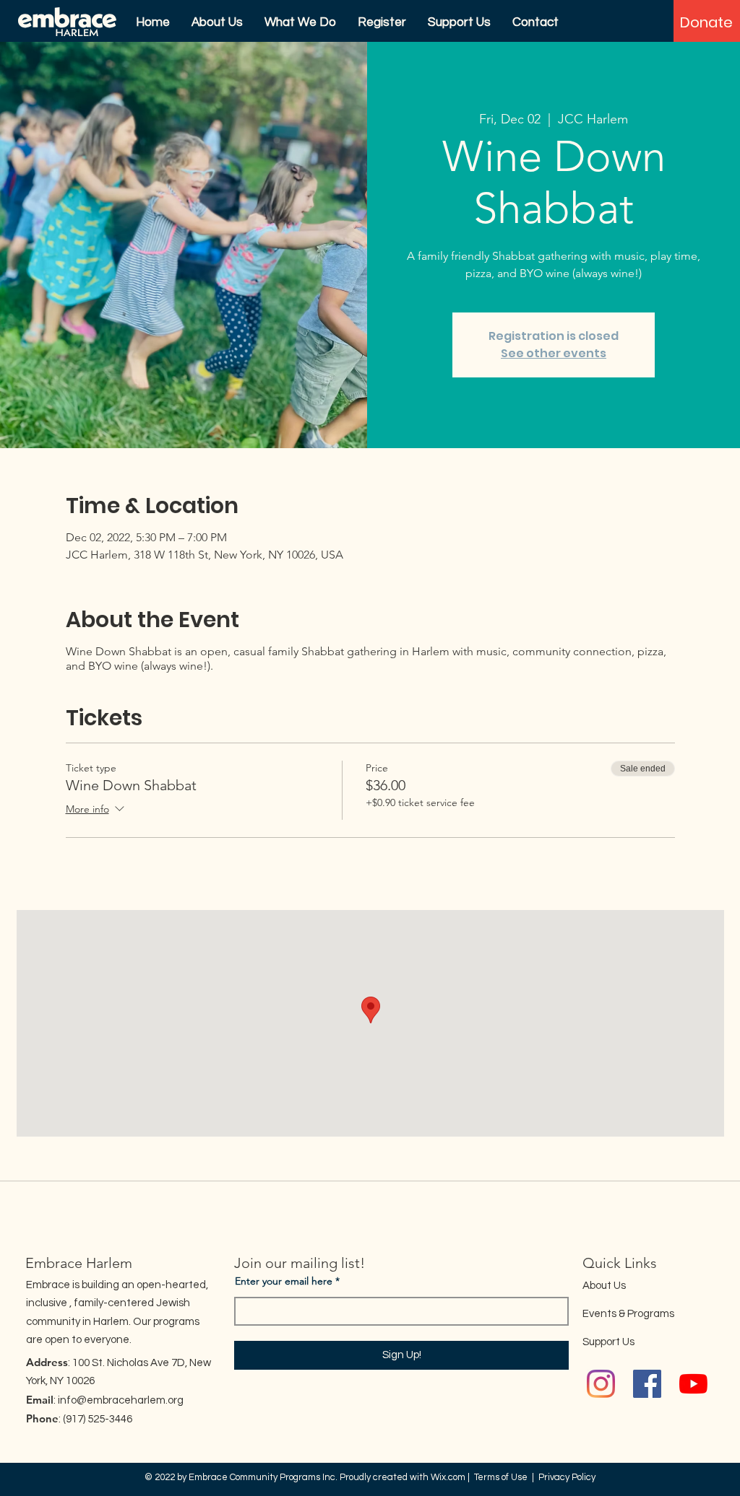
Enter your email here (283, 1281)
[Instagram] (601, 1384)
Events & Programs (628, 1313)
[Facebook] (647, 1384)
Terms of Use (501, 1477)
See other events (553, 353)
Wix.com (448, 1477)
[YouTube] (693, 1384)
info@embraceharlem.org (121, 1400)
